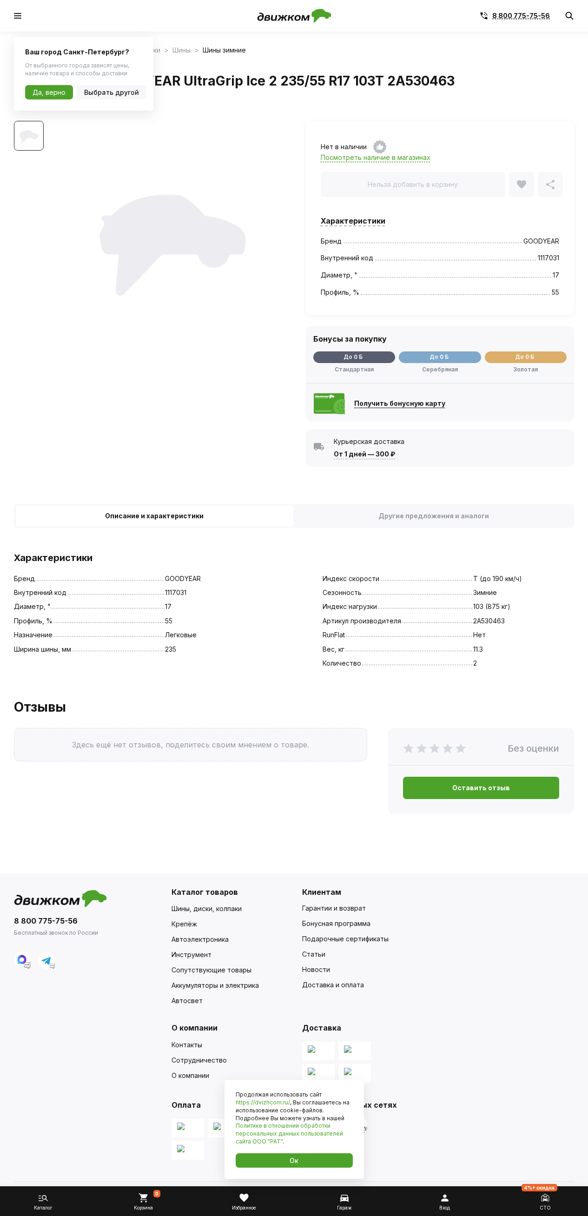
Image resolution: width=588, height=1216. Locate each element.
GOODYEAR (541, 241)
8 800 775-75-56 (521, 16)
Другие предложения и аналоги (433, 516)
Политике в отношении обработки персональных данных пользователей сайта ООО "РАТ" (289, 1133)
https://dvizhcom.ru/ (263, 1102)
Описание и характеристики (154, 516)
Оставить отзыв (481, 788)
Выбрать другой (111, 92)
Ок (294, 1160)
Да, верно (49, 92)
